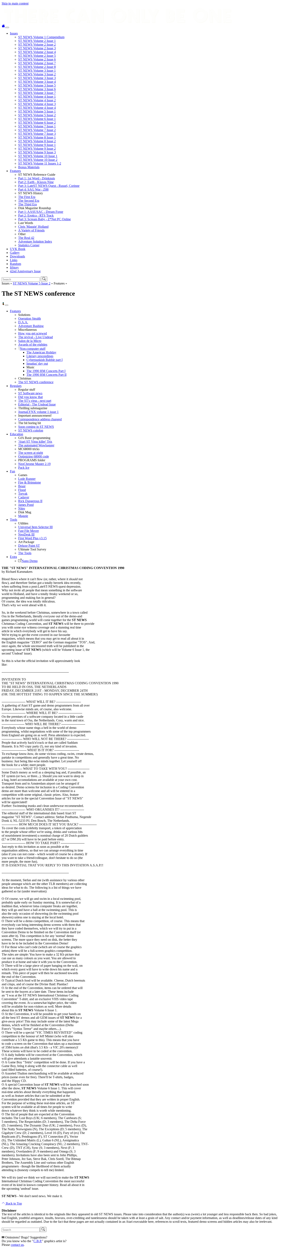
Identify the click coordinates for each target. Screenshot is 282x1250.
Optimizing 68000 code (33, 456)
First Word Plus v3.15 (32, 538)
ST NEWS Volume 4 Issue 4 (37, 107)
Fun (12, 471)
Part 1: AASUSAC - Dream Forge (40, 211)
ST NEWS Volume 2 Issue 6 (37, 59)
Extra (13, 557)
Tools (13, 519)
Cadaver (23, 497)
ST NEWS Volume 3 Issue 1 (37, 70)
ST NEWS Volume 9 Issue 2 (37, 148)
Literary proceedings (39, 356)
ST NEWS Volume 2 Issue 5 (37, 55)
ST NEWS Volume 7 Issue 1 (37, 126)
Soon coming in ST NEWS (36, 426)
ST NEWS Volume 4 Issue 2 (37, 100)
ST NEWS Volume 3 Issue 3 (37, 78)
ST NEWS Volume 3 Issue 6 (37, 89)
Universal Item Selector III (35, 527)
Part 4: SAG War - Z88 (33, 189)
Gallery (15, 252)
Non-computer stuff (32, 348)
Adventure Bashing (31, 326)
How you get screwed (32, 333)
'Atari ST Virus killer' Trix (35, 441)
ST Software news (30, 393)
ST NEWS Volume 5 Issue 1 (37, 111)
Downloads (17, 256)
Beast (21, 486)
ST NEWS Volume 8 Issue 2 (37, 141)
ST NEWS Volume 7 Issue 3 (37, 133)
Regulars (15, 386)
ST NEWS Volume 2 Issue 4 (37, 52)
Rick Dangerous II (30, 501)
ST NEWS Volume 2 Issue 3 (37, 48)
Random (15, 264)
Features (15, 171)
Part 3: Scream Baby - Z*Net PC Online (44, 219)
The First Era (26, 197)
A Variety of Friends (31, 230)
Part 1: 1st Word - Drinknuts (36, 178)
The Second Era (28, 200)
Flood (22, 490)
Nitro (21, 508)
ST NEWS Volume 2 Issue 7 (37, 63)
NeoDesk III (26, 534)
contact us (17, 1244)
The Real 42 (26, 238)
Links (13, 260)
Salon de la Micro (29, 341)
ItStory (14, 267)
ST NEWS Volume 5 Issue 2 (37, 115)
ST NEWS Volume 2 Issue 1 (37, 41)
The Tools (24, 553)
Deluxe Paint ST (29, 545)
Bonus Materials (28, 167)
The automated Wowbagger (36, 445)
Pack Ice (23, 467)
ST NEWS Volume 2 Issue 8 (37, 67)
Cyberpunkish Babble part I (44, 360)
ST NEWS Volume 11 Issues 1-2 (39, 163)
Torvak (22, 493)
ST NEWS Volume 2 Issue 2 (37, 44)
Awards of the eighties (32, 344)
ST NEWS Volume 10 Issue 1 (37, 156)
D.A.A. (23, 322)
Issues (14, 33)
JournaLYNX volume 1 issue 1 (38, 412)
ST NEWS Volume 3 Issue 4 (37, 81)
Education (16, 434)
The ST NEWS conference (35, 382)
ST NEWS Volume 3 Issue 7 (37, 93)
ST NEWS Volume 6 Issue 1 (37, 119)
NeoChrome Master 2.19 (34, 464)
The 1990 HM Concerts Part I (45, 371)
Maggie (23, 516)
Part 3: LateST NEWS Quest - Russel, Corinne (48, 185)
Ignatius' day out (37, 363)
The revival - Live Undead (35, 337)
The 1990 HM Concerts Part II (46, 374)
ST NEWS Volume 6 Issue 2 (37, 122)
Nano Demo (29, 561)
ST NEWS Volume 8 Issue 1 (37, 137)
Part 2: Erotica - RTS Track (36, 215)
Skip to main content (15, 3)
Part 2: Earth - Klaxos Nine (36, 182)
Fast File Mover (28, 530)
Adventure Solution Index (35, 241)
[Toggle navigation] (7, 27)
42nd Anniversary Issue (25, 271)
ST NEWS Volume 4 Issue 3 (37, 104)
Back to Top (13, 1203)
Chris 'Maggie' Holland (33, 226)
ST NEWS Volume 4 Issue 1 (37, 96)
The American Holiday (41, 352)
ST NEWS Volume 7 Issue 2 (37, 130)
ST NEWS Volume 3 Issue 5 (37, 85)
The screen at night (30, 452)
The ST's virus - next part (34, 400)
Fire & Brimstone (29, 482)
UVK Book (17, 249)
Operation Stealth (29, 318)
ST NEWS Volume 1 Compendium (41, 37)
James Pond (26, 504)
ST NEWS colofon (30, 430)
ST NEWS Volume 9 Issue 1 (37, 145)
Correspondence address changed (40, 419)
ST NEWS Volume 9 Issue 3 (37, 152)
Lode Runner (27, 478)
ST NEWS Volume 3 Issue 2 (37, 74)
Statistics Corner (28, 245)
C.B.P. (37, 1241)
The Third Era (27, 204)
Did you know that (30, 397)
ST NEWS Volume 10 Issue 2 (37, 159)
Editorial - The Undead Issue (37, 404)
